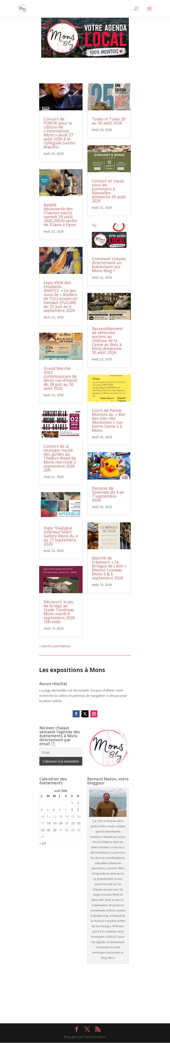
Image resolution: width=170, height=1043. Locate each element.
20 (60, 823)
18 (48, 823)
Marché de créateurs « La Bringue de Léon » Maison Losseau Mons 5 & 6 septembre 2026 (109, 568)
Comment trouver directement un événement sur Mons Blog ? (109, 264)
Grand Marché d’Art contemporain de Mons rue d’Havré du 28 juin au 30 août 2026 (60, 378)
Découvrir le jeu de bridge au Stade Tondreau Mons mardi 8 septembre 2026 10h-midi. (59, 611)
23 (79, 823)
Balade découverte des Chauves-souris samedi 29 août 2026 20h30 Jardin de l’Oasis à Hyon (60, 214)
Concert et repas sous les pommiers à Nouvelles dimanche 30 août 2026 (109, 190)
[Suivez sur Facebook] (76, 713)
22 (73, 823)
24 (42, 830)
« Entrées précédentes (55, 646)
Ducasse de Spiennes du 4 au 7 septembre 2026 (108, 494)
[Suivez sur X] (85, 713)
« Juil (42, 843)
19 (54, 823)
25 (48, 830)
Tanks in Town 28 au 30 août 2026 (108, 121)
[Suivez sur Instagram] (93, 713)
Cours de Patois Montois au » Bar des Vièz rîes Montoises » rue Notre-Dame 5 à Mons (108, 420)
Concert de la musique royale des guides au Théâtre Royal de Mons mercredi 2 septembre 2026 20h (60, 458)
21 (66, 823)
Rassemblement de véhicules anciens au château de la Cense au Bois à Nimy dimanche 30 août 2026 (107, 340)
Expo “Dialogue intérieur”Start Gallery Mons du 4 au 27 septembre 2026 (61, 535)
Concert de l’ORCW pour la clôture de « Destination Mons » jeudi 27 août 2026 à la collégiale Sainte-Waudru (60, 132)
